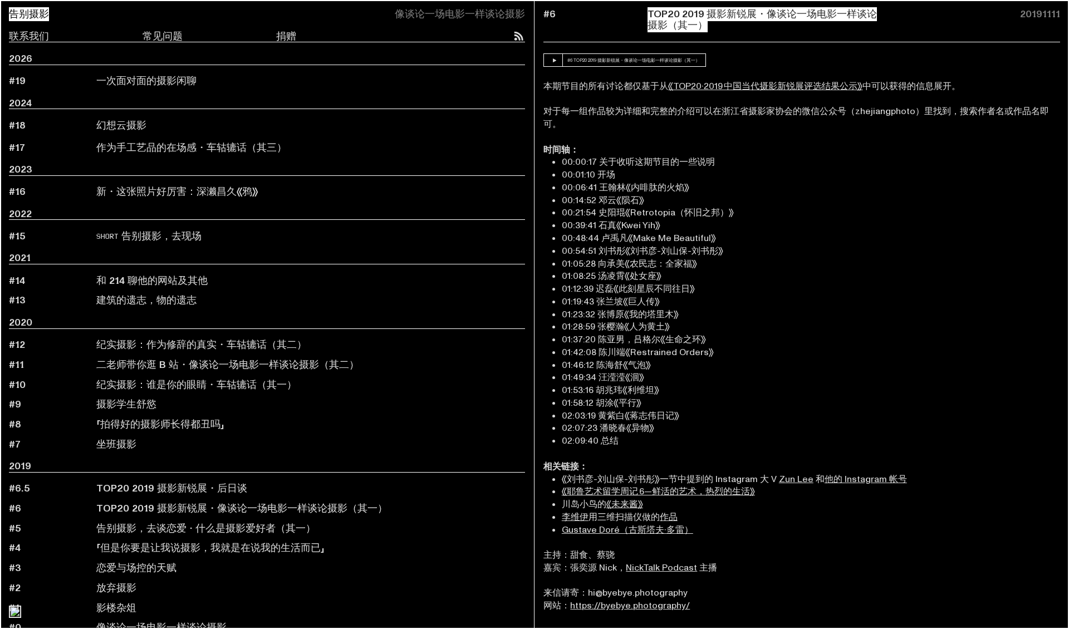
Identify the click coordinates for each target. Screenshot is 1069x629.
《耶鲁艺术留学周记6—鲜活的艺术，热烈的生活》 (658, 491)
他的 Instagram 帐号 (866, 479)
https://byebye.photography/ (630, 605)
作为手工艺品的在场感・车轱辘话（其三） (191, 148)
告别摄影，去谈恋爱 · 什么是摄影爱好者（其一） (206, 528)
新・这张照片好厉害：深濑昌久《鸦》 (177, 192)
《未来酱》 (624, 504)
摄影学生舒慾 (126, 404)
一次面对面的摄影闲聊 (146, 81)
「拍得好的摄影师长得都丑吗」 (160, 424)
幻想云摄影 (121, 125)
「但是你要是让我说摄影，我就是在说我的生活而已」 (210, 548)
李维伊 (575, 517)
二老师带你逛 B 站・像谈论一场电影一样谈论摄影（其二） (227, 365)
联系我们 (29, 36)
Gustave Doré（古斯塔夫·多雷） (627, 530)
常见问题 (163, 36)
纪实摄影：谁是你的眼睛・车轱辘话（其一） (196, 385)
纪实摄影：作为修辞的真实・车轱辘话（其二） (201, 345)
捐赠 (286, 36)
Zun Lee (796, 479)
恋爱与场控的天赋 (136, 568)
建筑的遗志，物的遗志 (146, 300)
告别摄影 (29, 14)
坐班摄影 (116, 444)
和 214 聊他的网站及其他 (152, 281)
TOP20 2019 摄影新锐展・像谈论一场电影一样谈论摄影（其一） (242, 508)
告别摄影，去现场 (149, 236)
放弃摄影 (116, 588)
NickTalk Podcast (661, 568)
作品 (669, 517)
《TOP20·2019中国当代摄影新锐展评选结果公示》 (765, 86)
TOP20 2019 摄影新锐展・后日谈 (171, 488)
